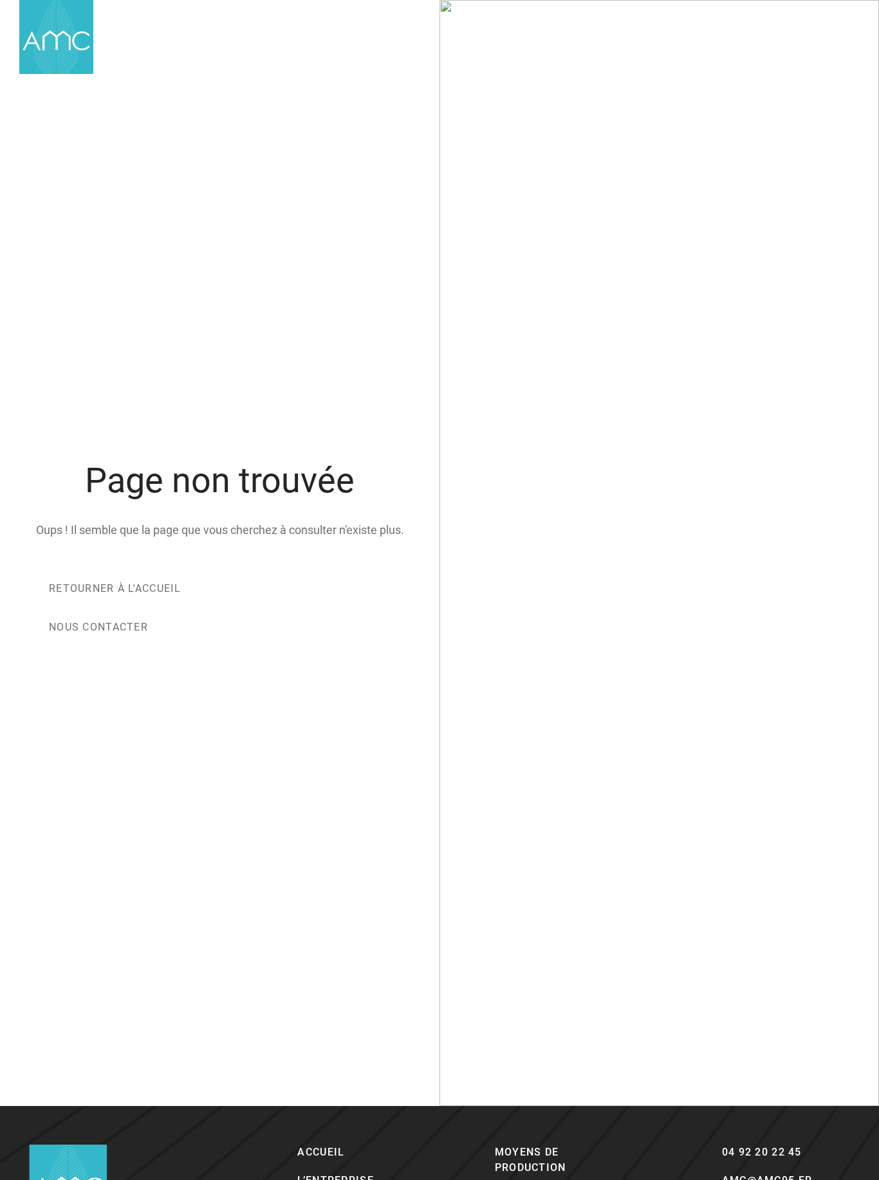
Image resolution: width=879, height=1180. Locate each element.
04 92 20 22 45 (762, 1152)
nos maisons (651, 37)
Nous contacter (98, 627)
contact (730, 37)
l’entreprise (564, 37)
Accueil (320, 1152)
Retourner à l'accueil (115, 588)
